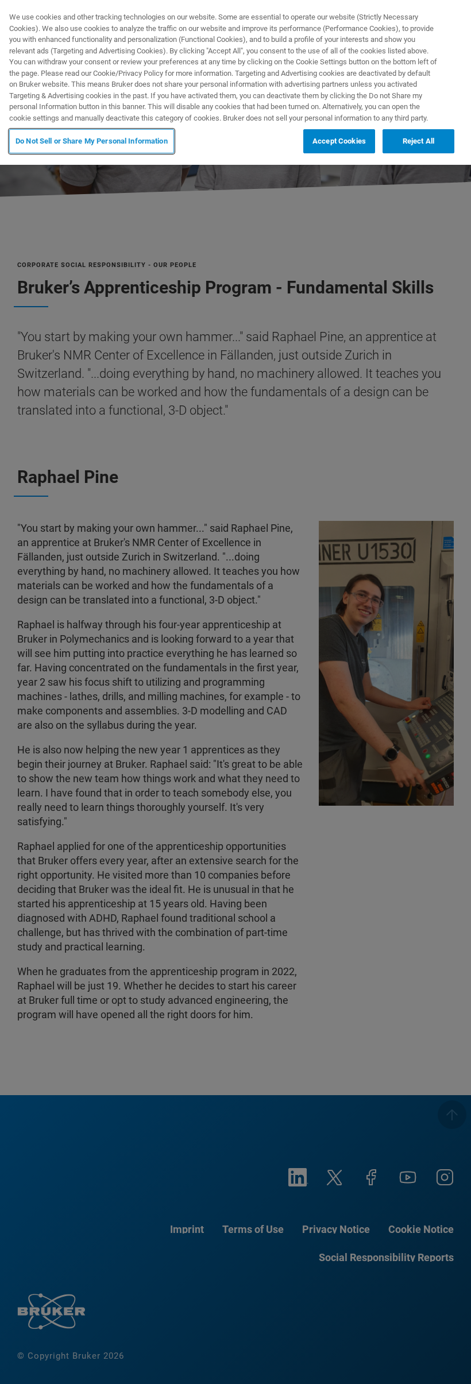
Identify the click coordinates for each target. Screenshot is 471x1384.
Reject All (418, 141)
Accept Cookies (339, 141)
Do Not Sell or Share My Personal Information (92, 141)
